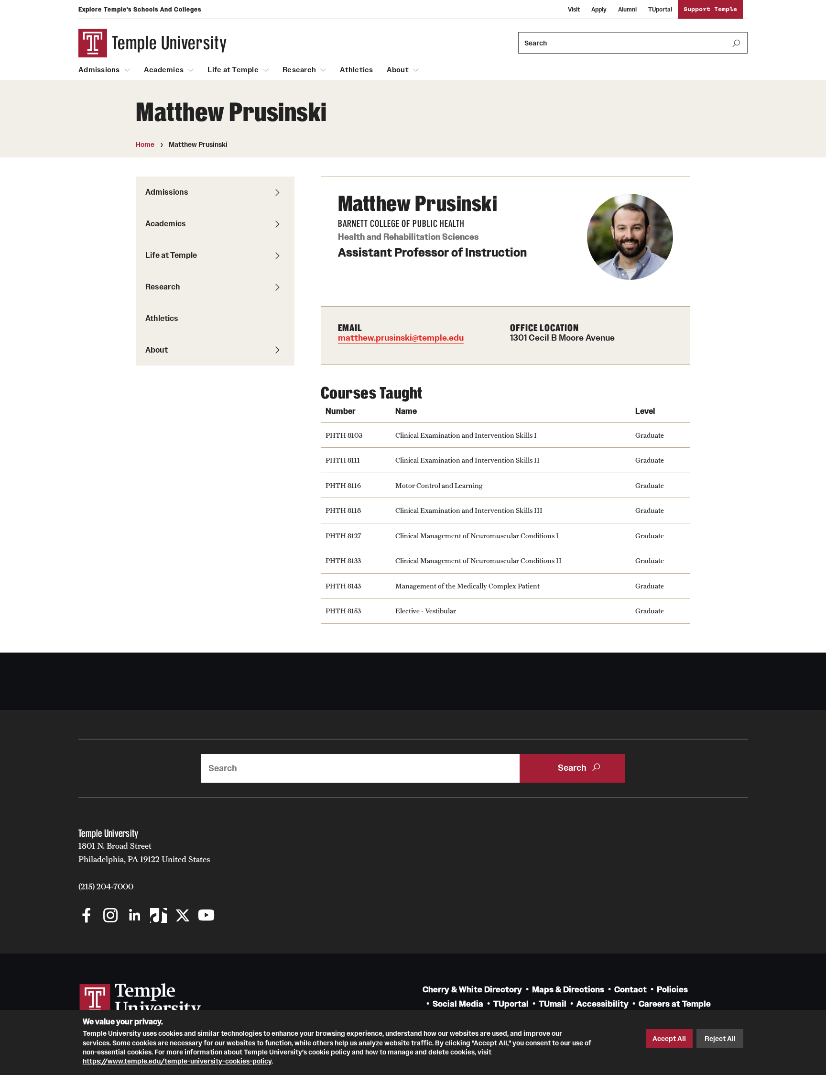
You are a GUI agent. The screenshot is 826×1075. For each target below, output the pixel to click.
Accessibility (602, 1004)
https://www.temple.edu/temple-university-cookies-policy (177, 1061)
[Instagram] (110, 916)
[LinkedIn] (134, 916)
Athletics (356, 70)
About (398, 70)
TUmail (552, 1004)
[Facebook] (86, 916)
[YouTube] (206, 916)
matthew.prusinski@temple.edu (401, 337)
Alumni (627, 9)
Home (145, 144)
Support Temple (710, 9)
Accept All (669, 1038)
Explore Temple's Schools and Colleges (139, 9)
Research (299, 70)
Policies (672, 990)
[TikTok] (158, 916)
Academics (164, 70)
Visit (574, 9)
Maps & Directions (568, 990)
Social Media (458, 1004)
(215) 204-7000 (105, 886)
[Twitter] (182, 916)
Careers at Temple (675, 1004)
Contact (630, 990)
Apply (599, 9)
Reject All (720, 1038)
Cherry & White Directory (472, 990)
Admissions (99, 70)
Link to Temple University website (140, 1001)
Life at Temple (233, 70)
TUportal (660, 9)
